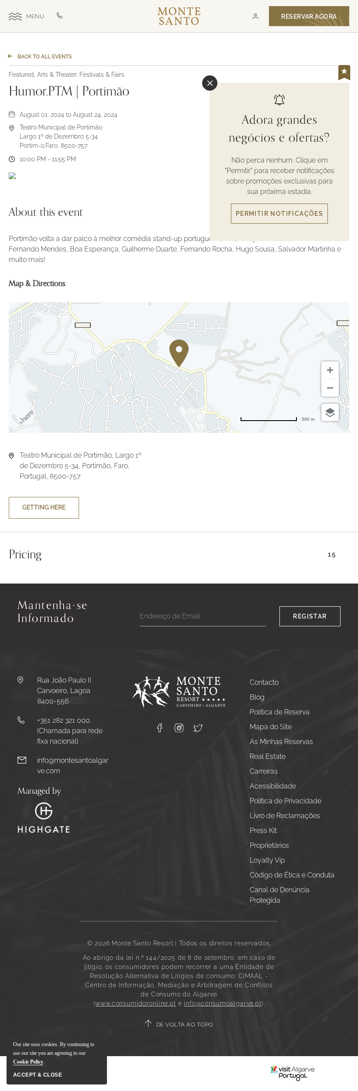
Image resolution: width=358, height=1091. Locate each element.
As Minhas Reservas (281, 742)
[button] (255, 16)
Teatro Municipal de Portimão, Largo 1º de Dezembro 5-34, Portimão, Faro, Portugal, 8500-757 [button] (80, 465)
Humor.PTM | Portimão (69, 91)
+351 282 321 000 (63, 720)
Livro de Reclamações (285, 816)
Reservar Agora (309, 16)
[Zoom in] (330, 370)
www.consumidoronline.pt (135, 1003)
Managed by (39, 791)
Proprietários (269, 845)
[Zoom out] (330, 388)
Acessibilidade (273, 786)
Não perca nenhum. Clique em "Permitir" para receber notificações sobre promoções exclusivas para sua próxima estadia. (279, 176)
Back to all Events (44, 57)
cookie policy (28, 1062)
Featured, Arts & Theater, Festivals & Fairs (66, 74)
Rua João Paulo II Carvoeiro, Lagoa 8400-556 (64, 690)
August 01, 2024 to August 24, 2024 (68, 114)
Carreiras (264, 771)
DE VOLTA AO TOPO (184, 1024)
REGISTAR (310, 616)
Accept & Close (37, 1075)
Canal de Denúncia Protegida (280, 895)
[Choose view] (330, 412)
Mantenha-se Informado (52, 613)
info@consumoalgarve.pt (222, 1003)
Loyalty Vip (267, 860)
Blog (257, 697)
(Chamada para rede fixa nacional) (70, 736)
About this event (46, 212)
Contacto (264, 682)
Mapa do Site (271, 727)
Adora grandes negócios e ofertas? (279, 128)
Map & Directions (37, 283)
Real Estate (268, 756)
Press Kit (263, 830)
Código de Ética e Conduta (292, 875)
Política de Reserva (280, 712)
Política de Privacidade (285, 801)
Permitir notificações (279, 213)
